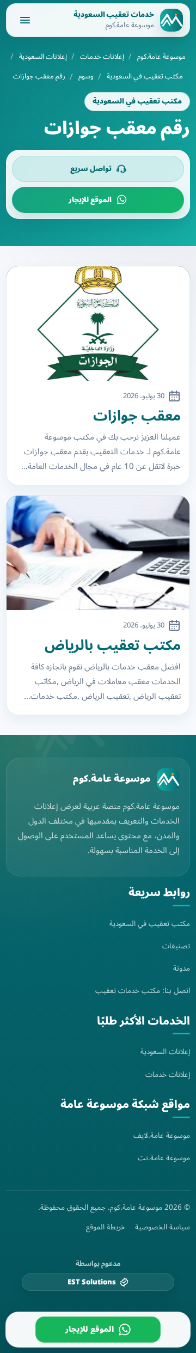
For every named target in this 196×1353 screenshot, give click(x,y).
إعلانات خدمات (102, 57)
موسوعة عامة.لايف (161, 1135)
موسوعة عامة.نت (164, 1158)
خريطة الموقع (105, 1227)
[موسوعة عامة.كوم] (168, 779)
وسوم (86, 76)
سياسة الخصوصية (162, 1227)
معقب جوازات (137, 416)
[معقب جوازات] (98, 323)
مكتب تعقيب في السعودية (145, 76)
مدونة (181, 968)
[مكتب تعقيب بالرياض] (98, 553)
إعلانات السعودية (43, 57)
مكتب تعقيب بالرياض (113, 646)
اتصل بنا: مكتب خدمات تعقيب (142, 990)
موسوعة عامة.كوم (161, 57)
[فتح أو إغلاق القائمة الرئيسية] (25, 20)
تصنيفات (176, 946)
